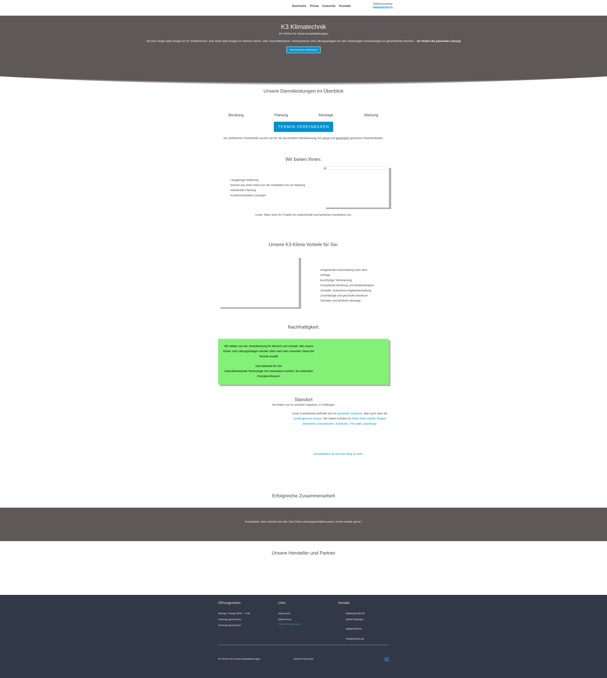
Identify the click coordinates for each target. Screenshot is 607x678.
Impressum (284, 613)
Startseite (299, 6)
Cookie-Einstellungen (289, 624)
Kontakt (345, 6)
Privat (314, 6)
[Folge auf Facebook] (386, 659)
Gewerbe (329, 6)
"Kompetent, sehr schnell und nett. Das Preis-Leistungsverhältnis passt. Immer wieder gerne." (303, 521)
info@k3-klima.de (355, 638)
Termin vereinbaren (303, 127)
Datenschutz (284, 619)
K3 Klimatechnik (303, 26)
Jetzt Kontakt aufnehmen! (303, 50)
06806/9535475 (383, 7)
